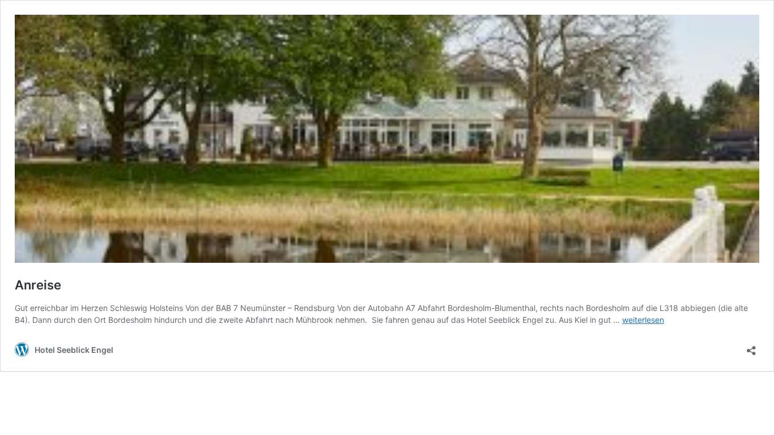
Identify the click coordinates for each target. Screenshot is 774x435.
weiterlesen (643, 320)
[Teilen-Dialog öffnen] (751, 347)
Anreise (38, 285)
